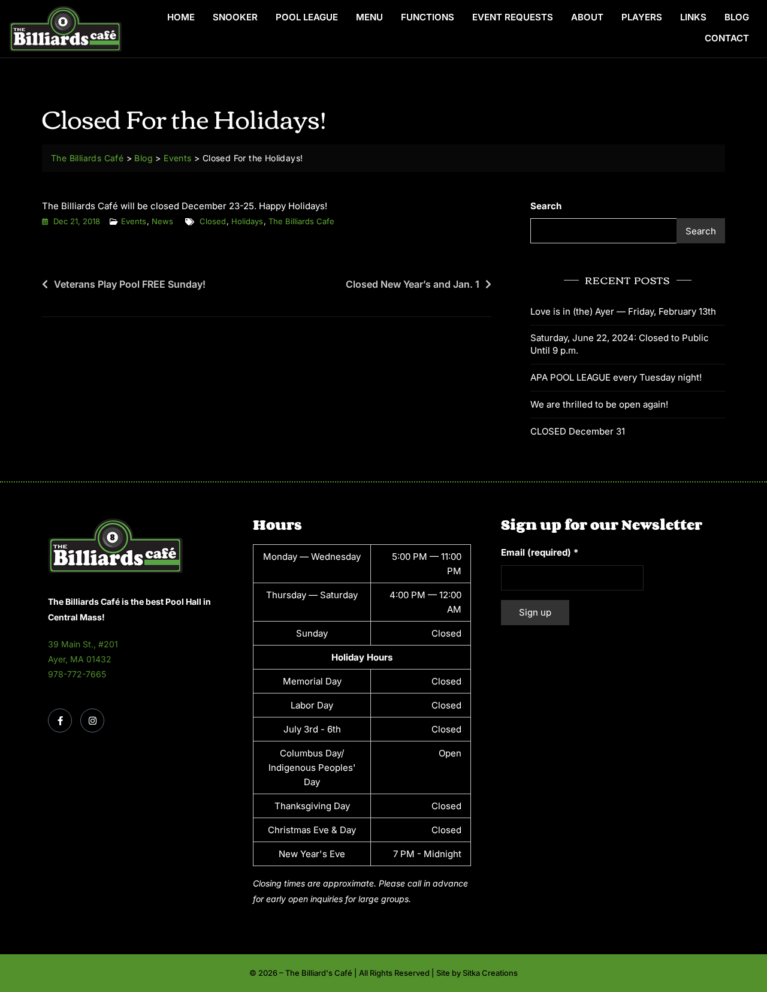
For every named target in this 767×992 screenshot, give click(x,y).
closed (213, 221)
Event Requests (512, 17)
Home (181, 17)
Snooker (235, 17)
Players (641, 17)
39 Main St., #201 (83, 644)
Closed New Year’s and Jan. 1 (412, 284)
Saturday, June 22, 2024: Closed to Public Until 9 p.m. (619, 344)
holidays (247, 221)
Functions (427, 17)
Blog (736, 17)
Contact (727, 38)
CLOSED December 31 (577, 431)
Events (133, 221)
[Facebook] (60, 720)
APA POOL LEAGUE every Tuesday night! (616, 377)
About (587, 17)
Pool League (307, 17)
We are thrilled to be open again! (599, 404)
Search (545, 206)
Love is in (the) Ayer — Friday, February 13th (623, 311)
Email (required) (539, 552)
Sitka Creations (490, 973)
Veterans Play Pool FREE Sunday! (130, 284)
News (162, 221)
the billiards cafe (301, 221)
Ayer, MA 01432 (79, 659)
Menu (369, 17)
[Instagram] (92, 720)
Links (693, 17)
